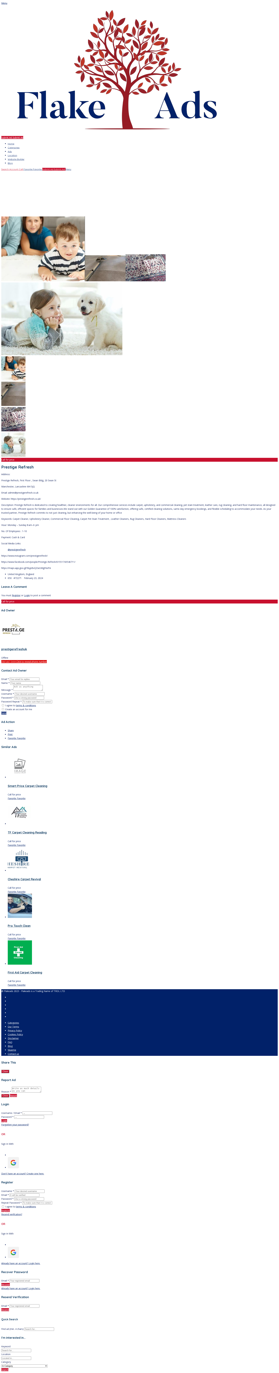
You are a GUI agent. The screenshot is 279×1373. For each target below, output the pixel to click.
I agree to (20, 705)
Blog (10, 163)
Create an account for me (18, 709)
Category (6, 1361)
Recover (5, 1284)
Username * (7, 693)
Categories (14, 147)
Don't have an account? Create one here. (22, 1173)
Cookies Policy (15, 1034)
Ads (10, 151)
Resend (5, 1309)
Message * (7, 689)
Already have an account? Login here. (20, 1263)
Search (4, 1369)
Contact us (13, 1053)
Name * (5, 682)
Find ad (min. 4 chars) (12, 1328)
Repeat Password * (11, 1202)
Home (11, 143)
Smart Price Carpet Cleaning (27, 786)
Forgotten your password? (15, 1124)
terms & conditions (26, 705)
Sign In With (7, 1143)
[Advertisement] (98, 193)
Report (13, 1095)
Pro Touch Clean (19, 926)
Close (5, 1071)
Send (3, 713)
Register (16, 595)
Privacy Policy (15, 1030)
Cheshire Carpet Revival (24, 879)
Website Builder (16, 159)
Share (11, 730)
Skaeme (12, 1049)
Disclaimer (13, 1038)
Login (27, 595)
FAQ (10, 1042)
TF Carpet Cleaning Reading (27, 832)
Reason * (6, 1091)
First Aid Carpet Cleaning (25, 972)
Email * (5, 679)
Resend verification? (11, 1214)
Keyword (5, 1346)
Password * (7, 697)
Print (10, 734)
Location (12, 155)
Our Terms (13, 1026)
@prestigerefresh (17, 549)
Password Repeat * (11, 701)
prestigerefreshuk (14, 649)
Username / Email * (11, 1113)
